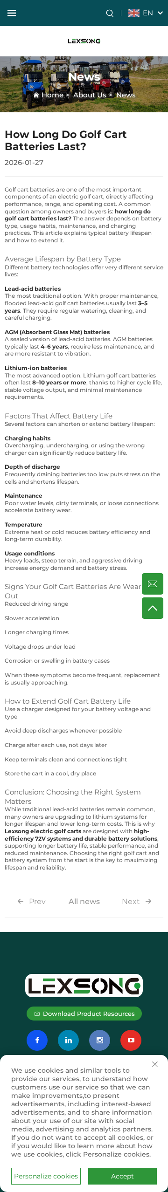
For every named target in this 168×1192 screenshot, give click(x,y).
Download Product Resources (89, 1013)
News (126, 94)
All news (84, 901)
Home (52, 94)
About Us (89, 94)
